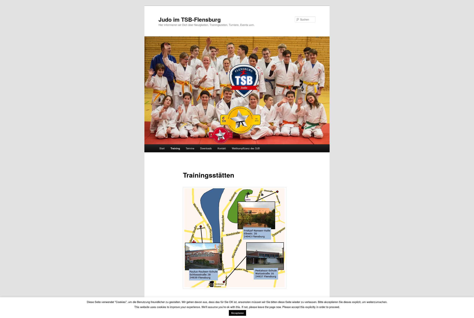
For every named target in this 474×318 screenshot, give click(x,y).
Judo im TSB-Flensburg (189, 19)
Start (162, 148)
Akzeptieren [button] (237, 313)
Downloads (206, 148)
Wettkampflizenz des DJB (246, 148)
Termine (190, 148)
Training (175, 148)
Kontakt (222, 148)
